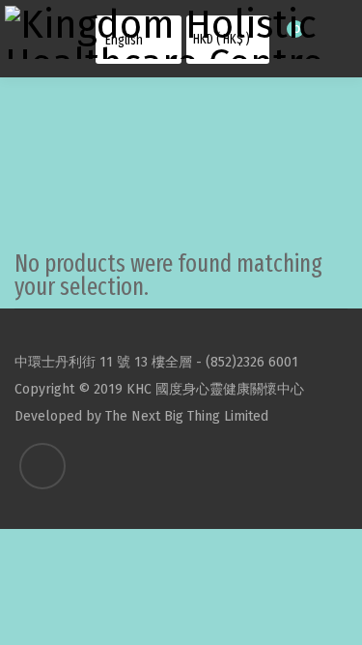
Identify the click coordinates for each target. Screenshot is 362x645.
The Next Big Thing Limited (186, 416)
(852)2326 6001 (252, 362)
